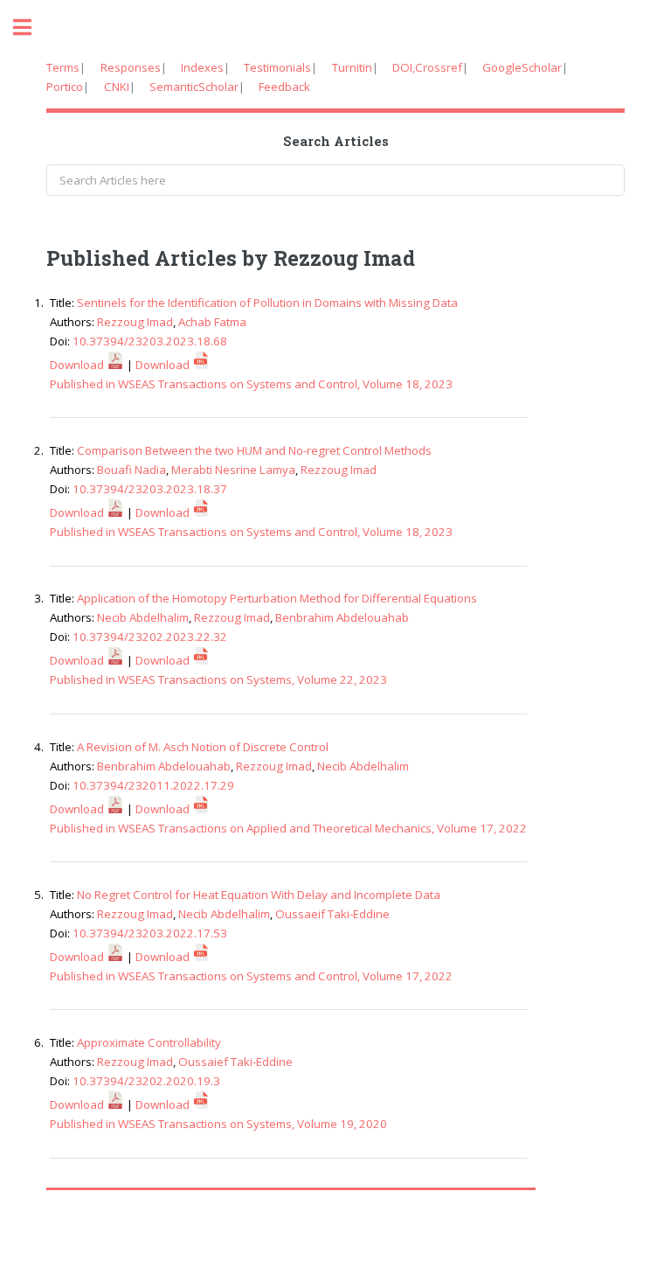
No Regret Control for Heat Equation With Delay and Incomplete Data (258, 894)
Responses (130, 67)
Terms (63, 67)
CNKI (116, 86)
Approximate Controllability (149, 1042)
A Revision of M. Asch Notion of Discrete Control (203, 747)
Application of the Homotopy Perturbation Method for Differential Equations (277, 598)
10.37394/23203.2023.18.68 (150, 341)
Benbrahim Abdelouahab (342, 617)
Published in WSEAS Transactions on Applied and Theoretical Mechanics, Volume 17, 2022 (288, 828)
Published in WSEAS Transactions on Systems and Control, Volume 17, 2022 (251, 976)
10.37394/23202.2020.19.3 (146, 1081)
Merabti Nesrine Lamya (233, 469)
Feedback (284, 86)
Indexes (202, 67)
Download (78, 365)
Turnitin (352, 67)
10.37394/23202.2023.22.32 (150, 636)
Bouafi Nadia (131, 469)
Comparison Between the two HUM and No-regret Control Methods (254, 450)
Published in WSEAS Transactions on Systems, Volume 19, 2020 (218, 1124)
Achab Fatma (212, 322)
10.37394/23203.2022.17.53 (150, 933)
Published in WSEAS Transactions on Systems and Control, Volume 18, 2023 (251, 384)
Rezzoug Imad (135, 322)
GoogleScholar (522, 67)
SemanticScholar (194, 86)
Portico (64, 86)
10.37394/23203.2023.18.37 (150, 489)
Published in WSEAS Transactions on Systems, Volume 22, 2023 (218, 679)
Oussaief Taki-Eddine (235, 1061)
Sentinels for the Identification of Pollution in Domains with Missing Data (267, 302)
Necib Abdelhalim (143, 617)
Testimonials (277, 67)
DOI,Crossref (427, 67)
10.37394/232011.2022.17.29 (153, 785)
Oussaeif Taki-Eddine (332, 914)
